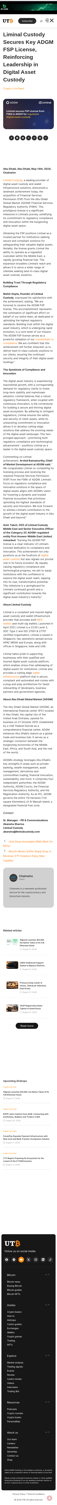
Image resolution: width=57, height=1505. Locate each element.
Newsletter (12, 1447)
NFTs (10, 1344)
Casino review (14, 1379)
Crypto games (14, 1336)
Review (11, 1374)
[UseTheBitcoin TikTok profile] (50, 1259)
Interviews (12, 1387)
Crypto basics (14, 1311)
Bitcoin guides (14, 1290)
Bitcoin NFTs (13, 1294)
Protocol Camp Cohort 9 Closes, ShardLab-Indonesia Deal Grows (33, 986)
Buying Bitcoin (14, 1285)
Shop (10, 1459)
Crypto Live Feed (13, 88)
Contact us (12, 1455)
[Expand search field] (41, 22)
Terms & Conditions (35, 1494)
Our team (12, 1439)
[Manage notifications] (49, 1498)
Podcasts (12, 1409)
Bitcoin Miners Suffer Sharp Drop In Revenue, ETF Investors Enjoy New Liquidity (27, 856)
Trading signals (15, 1366)
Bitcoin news (13, 1281)
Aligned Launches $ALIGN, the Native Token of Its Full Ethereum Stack (32, 943)
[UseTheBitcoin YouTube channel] (21, 1259)
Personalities (13, 1421)
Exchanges (13, 1328)
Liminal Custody (12, 180)
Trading (11, 1340)
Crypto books (14, 1417)
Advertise (12, 1451)
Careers (11, 1443)
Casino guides (14, 1324)
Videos (10, 1383)
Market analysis (15, 1362)
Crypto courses (15, 1413)
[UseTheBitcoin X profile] (28, 1259)
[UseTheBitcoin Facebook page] (7, 1259)
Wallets (10, 1332)
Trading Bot (13, 1391)
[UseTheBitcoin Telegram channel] (14, 1259)
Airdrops (11, 1320)
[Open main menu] (49, 21)
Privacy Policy (19, 1494)
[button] (28, 1275)
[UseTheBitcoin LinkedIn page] (43, 1259)
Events (10, 1370)
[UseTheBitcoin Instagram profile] (36, 1259)
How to (10, 1316)
